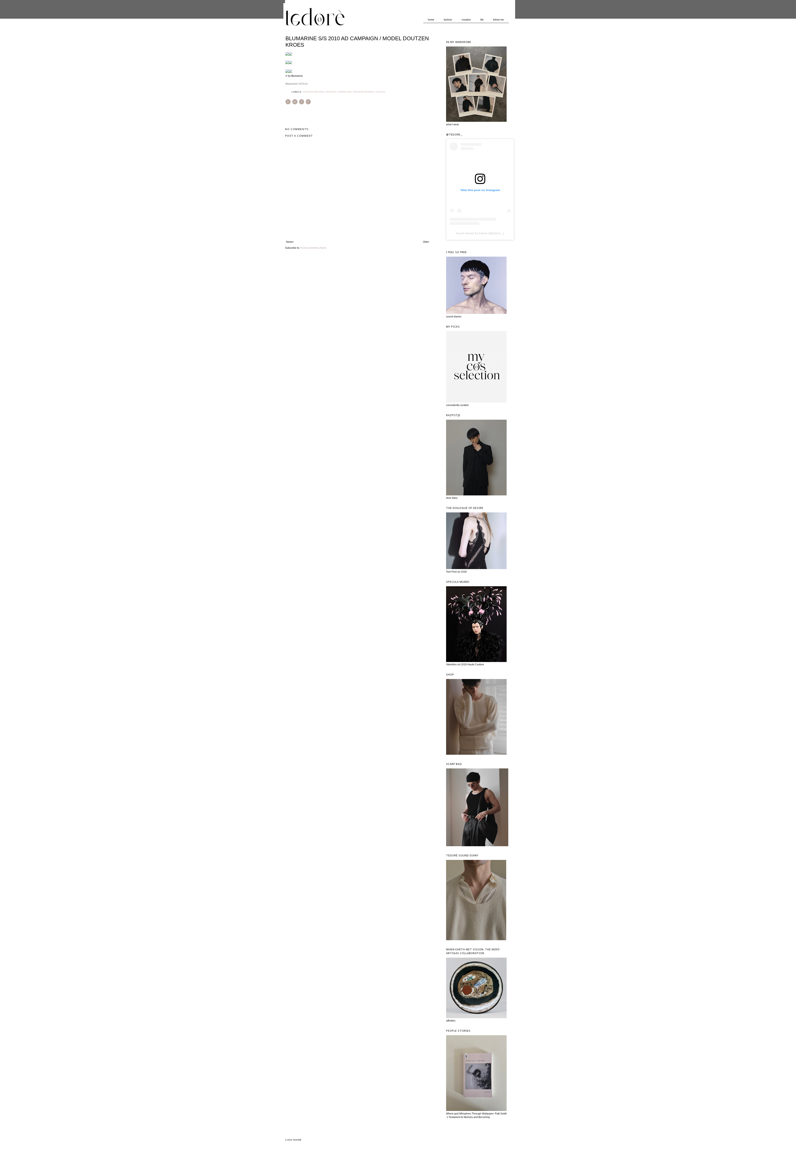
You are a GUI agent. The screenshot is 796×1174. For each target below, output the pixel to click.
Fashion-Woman (363, 92)
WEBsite (296, 83)
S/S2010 (380, 92)
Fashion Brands (313, 92)
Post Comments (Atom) (313, 247)
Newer (290, 241)
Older (426, 241)
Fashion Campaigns (339, 92)
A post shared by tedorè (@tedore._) (480, 233)
